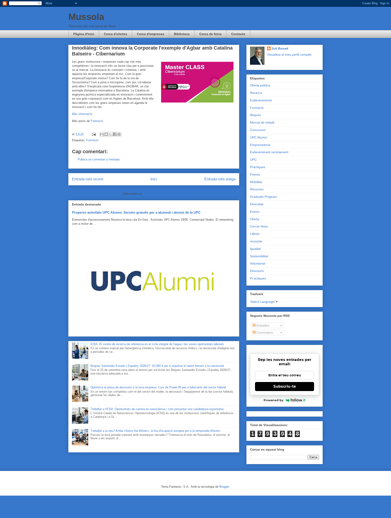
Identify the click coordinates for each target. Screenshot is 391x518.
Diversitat (256, 204)
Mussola (86, 17)
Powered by (274, 400)
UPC (253, 159)
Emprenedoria (260, 145)
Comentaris (264, 332)
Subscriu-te (284, 386)
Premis (255, 174)
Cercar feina (259, 226)
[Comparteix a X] (110, 134)
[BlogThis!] (106, 134)
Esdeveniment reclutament (269, 152)
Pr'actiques (258, 278)
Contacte (238, 34)
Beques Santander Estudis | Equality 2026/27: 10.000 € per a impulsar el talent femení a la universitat (157, 366)
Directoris (257, 271)
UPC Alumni (258, 137)
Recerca (256, 93)
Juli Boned (280, 48)
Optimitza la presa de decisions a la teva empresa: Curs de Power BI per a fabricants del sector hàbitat (158, 387)
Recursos (257, 189)
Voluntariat (257, 263)
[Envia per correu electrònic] (102, 134)
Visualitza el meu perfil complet (289, 54)
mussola (256, 241)
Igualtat (255, 249)
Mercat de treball (262, 122)
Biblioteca (182, 34)
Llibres (255, 234)
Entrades (262, 325)
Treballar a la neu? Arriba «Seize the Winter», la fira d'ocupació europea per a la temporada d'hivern (155, 430)
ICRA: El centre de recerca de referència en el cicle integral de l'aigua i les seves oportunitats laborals (157, 344)
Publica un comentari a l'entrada (98, 159)
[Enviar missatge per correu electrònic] (93, 134)
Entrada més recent (87, 179)
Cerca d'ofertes (115, 34)
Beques (255, 115)
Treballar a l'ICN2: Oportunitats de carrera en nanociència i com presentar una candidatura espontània (157, 409)
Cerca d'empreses (150, 34)
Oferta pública (260, 85)
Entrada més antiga (220, 179)
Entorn (255, 211)
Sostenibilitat (259, 256)
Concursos (257, 130)
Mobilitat (256, 182)
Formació (97, 121)
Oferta (254, 219)
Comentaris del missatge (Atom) (164, 193)
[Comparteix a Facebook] (114, 134)
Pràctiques (257, 167)
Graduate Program (263, 196)
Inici (153, 179)
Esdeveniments (261, 100)
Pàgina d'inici (83, 34)
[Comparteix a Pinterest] (119, 134)
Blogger (224, 486)
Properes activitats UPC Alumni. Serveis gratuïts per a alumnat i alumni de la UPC (136, 212)
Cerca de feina (210, 34)
